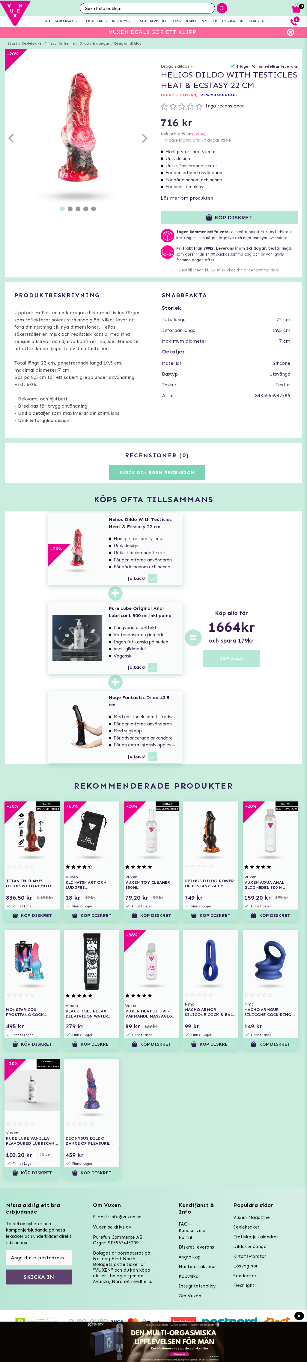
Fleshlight (243, 1285)
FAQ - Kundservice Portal (192, 1230)
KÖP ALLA (231, 658)
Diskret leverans (196, 1247)
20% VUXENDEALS (219, 95)
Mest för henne (61, 43)
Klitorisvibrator (249, 1256)
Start (12, 43)
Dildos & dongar (94, 43)
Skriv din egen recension (157, 472)
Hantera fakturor (197, 1266)
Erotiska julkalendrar (255, 1237)
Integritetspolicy (197, 1286)
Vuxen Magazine (251, 1217)
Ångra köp (190, 1257)
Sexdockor (244, 1276)
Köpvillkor (189, 1276)
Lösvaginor (245, 1266)
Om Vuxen (190, 1296)
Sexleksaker (32, 43)
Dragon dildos (128, 43)
